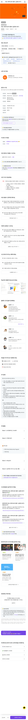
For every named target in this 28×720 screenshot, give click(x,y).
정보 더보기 (20, 324)
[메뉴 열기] (1, 1)
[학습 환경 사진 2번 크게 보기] (20, 288)
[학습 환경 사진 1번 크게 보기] (7, 288)
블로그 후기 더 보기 (12, 527)
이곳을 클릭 (12, 533)
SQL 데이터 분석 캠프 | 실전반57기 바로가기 (12, 38)
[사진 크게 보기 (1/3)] (13, 11)
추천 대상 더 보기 (13, 218)
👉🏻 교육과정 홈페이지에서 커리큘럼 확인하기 (10, 477)
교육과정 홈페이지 (10, 167)
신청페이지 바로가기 (18, 717)
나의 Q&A (16, 614)
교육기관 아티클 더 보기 (12, 584)
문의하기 (13, 603)
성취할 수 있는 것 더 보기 (13, 246)
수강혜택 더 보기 (13, 272)
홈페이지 (10, 119)
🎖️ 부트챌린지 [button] (19, 48)
